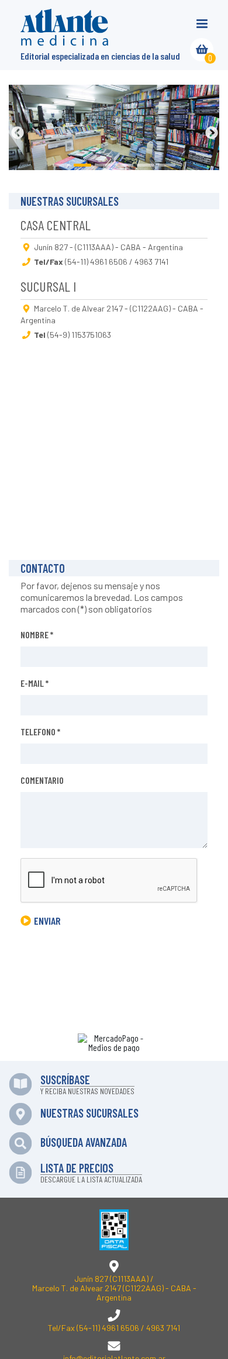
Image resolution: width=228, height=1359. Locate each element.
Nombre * (36, 634)
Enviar (47, 920)
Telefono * (40, 731)
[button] (17, 131)
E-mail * (34, 683)
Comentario (42, 780)
